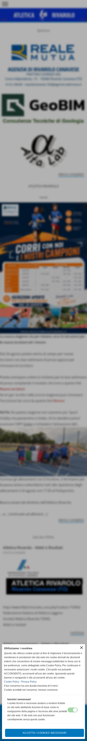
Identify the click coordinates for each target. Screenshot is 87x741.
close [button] (81, 647)
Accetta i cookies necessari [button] (45, 732)
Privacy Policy (29, 681)
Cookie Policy (11, 681)
